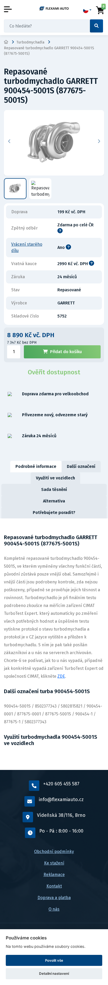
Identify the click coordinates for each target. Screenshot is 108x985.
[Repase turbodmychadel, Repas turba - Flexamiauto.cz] (53, 8)
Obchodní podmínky (54, 851)
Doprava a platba (54, 897)
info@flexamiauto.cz (61, 799)
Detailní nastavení (54, 973)
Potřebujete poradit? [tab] (54, 512)
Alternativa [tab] (54, 501)
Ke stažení (54, 863)
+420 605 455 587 (61, 784)
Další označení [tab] (81, 466)
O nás (54, 909)
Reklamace (54, 874)
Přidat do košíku (66, 351)
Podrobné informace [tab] (35, 466)
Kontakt (54, 886)
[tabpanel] (54, 644)
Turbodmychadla (30, 42)
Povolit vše (54, 960)
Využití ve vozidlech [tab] (55, 477)
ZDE (61, 676)
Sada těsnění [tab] (54, 489)
